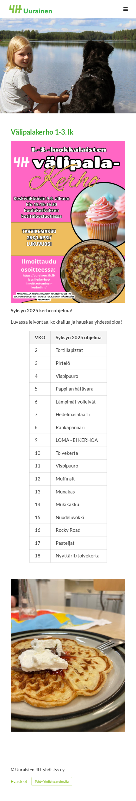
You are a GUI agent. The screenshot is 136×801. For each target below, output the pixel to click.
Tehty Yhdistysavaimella (52, 781)
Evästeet (19, 781)
